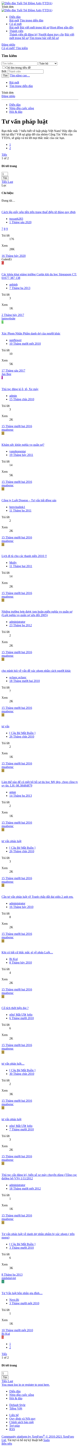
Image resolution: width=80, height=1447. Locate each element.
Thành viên (16, 31)
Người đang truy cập (51, 34)
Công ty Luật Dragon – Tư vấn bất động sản (29, 500)
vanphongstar (17, 451)
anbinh (13, 284)
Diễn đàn (15, 17)
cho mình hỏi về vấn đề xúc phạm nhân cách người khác (36, 670)
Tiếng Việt (15, 1408)
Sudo (46, 1440)
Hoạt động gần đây (62, 27)
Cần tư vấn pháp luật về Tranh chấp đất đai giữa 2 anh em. (37, 896)
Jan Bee (6, 374)
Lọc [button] (4, 185)
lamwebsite (8, 318)
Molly (13, 562)
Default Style (17, 1405)
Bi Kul (13, 959)
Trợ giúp (14, 1425)
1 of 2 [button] (5, 158)
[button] (8, 6)
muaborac (8, 429)
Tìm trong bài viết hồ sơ (44, 38)
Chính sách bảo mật (21, 1422)
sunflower (15, 340)
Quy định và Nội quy (22, 1418)
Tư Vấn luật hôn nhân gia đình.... (22, 1293)
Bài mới (14, 20)
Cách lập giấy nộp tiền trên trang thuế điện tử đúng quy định (39, 212)
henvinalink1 (17, 507)
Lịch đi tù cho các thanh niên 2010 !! (24, 556)
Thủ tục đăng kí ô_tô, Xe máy (20, 389)
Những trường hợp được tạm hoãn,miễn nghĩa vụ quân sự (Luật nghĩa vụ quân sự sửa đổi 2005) (37, 613)
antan (12, 792)
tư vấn (5, 726)
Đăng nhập (8, 96)
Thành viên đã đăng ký (23, 34)
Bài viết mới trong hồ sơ (34, 27)
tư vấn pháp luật (11, 841)
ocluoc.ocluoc (17, 677)
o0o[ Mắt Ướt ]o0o (20, 1014)
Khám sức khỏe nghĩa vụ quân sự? (23, 444)
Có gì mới (15, 24)
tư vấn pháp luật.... (13, 1063)
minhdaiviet (9, 1278)
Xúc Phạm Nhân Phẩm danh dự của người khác (31, 333)
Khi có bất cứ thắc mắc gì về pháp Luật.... (27, 952)
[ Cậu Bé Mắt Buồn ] (22, 733)
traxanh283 (16, 218)
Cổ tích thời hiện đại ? (15, 1008)
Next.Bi (14, 1299)
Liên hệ (14, 1415)
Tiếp (4, 154)
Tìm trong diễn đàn (31, 20)
